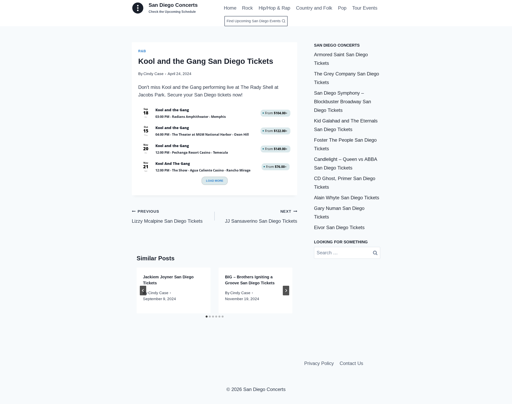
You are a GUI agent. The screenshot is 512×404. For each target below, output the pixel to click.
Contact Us (351, 363)
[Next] (286, 290)
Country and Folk (314, 8)
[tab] (207, 317)
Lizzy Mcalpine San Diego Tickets (167, 216)
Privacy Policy (319, 363)
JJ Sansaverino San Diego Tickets (261, 216)
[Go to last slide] (143, 290)
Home (230, 8)
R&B (142, 51)
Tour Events (364, 8)
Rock (247, 8)
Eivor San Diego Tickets (339, 227)
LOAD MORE (214, 180)
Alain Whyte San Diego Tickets (346, 197)
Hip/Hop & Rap (274, 8)
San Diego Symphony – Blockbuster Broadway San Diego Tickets (342, 101)
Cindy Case (153, 74)
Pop (342, 8)
